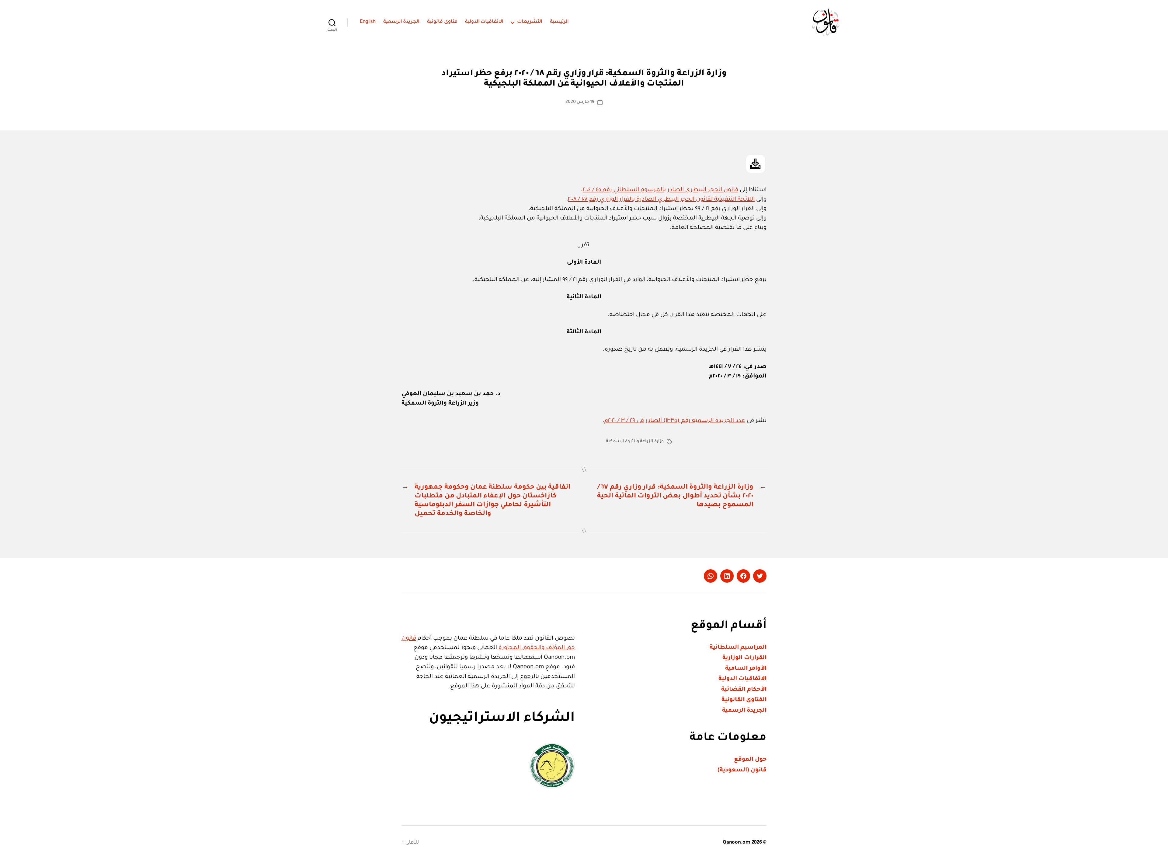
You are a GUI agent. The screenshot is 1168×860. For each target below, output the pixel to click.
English (368, 22)
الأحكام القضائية (743, 689)
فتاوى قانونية (442, 22)
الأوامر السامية (745, 668)
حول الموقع (750, 759)
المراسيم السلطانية (738, 647)
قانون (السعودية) (742, 770)
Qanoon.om (736, 842)
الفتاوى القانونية (743, 700)
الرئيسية (559, 22)
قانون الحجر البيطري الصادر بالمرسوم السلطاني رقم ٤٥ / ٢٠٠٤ (660, 190)
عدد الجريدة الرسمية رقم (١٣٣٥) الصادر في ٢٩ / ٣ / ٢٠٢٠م (674, 421)
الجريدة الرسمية (401, 22)
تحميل (755, 164)
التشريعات (529, 22)
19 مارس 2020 (579, 102)
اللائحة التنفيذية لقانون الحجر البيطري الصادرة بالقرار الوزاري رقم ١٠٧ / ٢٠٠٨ (661, 199)
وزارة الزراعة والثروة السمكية (635, 441)
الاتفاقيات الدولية (484, 22)
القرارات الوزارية (744, 658)
